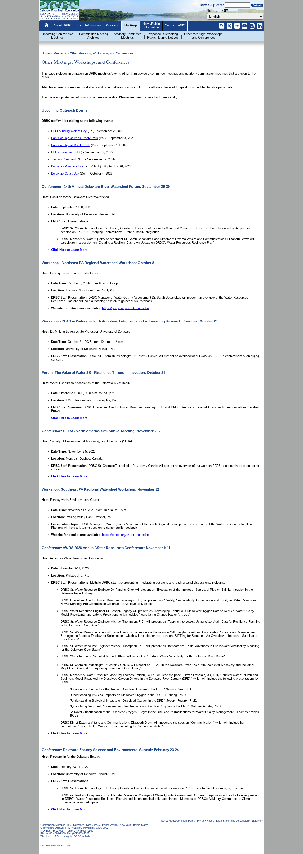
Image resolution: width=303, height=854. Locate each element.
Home (46, 53)
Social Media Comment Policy (178, 820)
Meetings (131, 25)
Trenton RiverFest (63, 159)
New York (125, 824)
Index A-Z (206, 5)
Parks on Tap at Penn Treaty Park (74, 138)
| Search (218, 5)
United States (140, 824)
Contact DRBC (175, 25)
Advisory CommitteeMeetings (128, 35)
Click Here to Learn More (69, 249)
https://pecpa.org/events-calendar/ (125, 308)
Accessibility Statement (249, 820)
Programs (112, 25)
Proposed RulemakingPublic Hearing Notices (162, 35)
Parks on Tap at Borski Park (70, 145)
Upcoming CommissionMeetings (57, 35)
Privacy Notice (205, 820)
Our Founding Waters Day (69, 131)
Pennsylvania (110, 824)
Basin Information (88, 25)
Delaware (78, 824)
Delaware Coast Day (65, 173)
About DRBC (62, 25)
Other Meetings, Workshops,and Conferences (203, 35)
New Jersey (93, 824)
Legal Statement (225, 820)
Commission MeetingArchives (93, 35)
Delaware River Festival (67, 166)
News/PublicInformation (151, 25)
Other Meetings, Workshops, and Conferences (101, 53)
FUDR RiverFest (62, 152)
